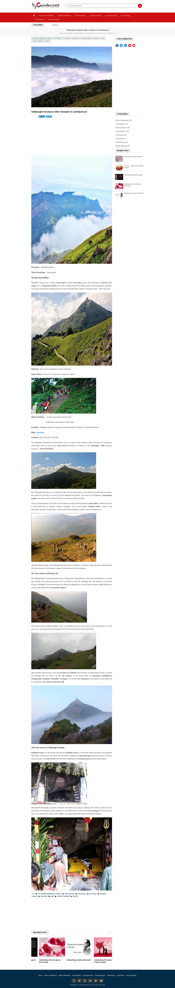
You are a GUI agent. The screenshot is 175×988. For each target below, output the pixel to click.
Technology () (121, 135)
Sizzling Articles (95, 15)
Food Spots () (121, 139)
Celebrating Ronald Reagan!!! (133, 175)
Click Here (40, 432)
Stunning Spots (111, 15)
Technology (125, 15)
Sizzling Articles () (122, 128)
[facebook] (117, 45)
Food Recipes (80, 15)
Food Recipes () (122, 124)
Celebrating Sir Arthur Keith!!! (133, 156)
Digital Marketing (64, 15)
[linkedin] (125, 45)
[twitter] (121, 45)
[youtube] (133, 45)
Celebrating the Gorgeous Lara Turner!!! (65, 25)
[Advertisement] (71, 134)
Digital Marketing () (122, 146)
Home (61, 33)
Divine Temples (79, 33)
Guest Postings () (122, 142)
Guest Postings (53, 19)
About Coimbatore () (124, 120)
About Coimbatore (46, 15)
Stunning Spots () (122, 131)
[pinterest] (129, 45)
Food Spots (39, 19)
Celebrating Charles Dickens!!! (133, 193)
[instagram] (85, 981)
